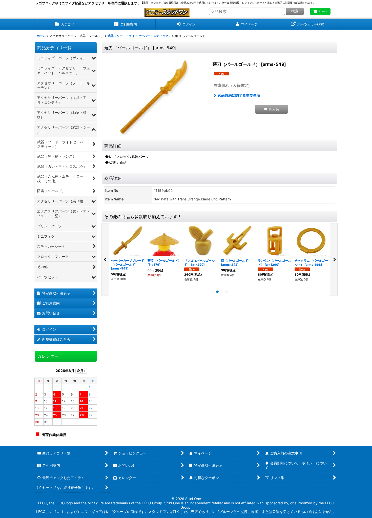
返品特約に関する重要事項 (239, 95)
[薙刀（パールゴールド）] (154, 97)
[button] (271, 109)
